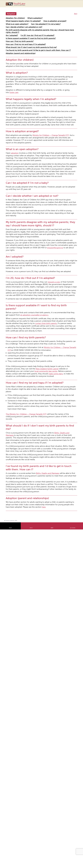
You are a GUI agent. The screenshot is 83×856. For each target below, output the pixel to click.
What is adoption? (29, 15)
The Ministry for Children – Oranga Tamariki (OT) (21, 300)
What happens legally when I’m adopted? (50, 15)
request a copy (43, 204)
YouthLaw (19, 3)
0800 (52, 379)
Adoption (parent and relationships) (17, 37)
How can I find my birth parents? (57, 28)
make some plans (55, 273)
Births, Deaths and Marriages (53, 311)
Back (76, 11)
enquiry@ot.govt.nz (66, 177)
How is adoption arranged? (14, 18)
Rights (10, 379)
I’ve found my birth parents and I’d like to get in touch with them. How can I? (31, 35)
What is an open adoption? (34, 18)
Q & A (31, 379)
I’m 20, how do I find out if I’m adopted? (31, 25)
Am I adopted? (10, 25)
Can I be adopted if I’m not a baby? (56, 18)
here (70, 359)
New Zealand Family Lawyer (17, 271)
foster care (62, 66)
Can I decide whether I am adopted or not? (20, 20)
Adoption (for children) (13, 15)
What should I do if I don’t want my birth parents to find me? (25, 32)
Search (73, 4)
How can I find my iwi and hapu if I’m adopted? (21, 30)
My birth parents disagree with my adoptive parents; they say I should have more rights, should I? (37, 23)
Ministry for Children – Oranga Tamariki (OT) (41, 98)
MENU (77, 3)
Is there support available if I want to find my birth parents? (25, 28)
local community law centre (65, 271)
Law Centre (72, 379)
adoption (13, 111)
